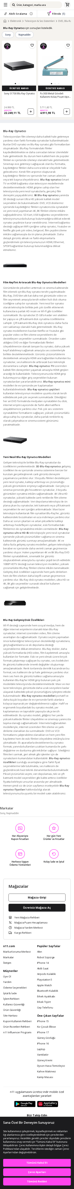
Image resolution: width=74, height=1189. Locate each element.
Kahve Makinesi (46, 1071)
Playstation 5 (44, 979)
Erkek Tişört (44, 1002)
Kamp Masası (45, 1077)
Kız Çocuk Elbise (46, 1026)
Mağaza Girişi (37, 897)
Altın (39, 951)
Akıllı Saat (42, 968)
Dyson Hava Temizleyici (51, 1065)
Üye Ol (7, 976)
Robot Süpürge (46, 957)
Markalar (8, 957)
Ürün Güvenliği (12, 1010)
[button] (15, 84)
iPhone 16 (43, 1043)
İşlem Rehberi (11, 998)
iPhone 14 (43, 963)
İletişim (7, 963)
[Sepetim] (67, 5)
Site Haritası (10, 1015)
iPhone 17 (43, 1032)
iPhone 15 (43, 1021)
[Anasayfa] (5, 21)
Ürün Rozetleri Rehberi (16, 1026)
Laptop (41, 1049)
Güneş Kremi (44, 1060)
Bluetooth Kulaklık (47, 990)
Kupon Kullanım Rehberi (17, 1021)
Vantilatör (43, 1054)
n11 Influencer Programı (17, 1032)
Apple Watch (44, 985)
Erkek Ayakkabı (46, 996)
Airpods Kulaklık (46, 974)
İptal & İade (10, 993)
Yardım (7, 982)
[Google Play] (25, 1104)
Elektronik (15, 21)
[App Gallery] (47, 1104)
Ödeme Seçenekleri (14, 987)
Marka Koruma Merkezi (17, 951)
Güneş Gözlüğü (46, 1038)
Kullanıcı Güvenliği (13, 1004)
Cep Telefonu (45, 1007)
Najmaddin (25, 34)
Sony (8, 34)
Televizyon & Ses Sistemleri (40, 21)
